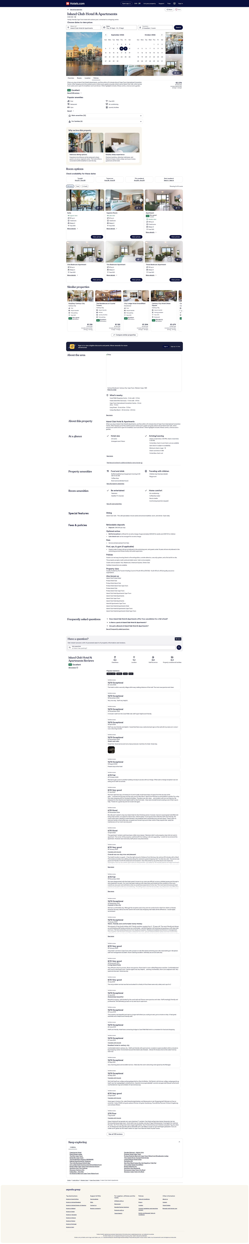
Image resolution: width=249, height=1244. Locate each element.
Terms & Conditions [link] (144, 1199)
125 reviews (72, 667)
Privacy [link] (140, 1202)
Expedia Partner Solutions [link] (121, 1207)
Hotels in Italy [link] (70, 1227)
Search (178, 27)
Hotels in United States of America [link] (76, 1205)
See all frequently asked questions (117, 629)
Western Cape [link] (84, 1180)
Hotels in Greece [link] (71, 1218)
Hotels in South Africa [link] (72, 1199)
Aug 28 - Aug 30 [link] (139, 180)
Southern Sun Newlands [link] (132, 1168)
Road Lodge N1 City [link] (130, 1166)
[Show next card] (181, 310)
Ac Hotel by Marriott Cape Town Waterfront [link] (84, 1173)
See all (69, 111)
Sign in (180, 3)
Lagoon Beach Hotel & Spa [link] (133, 1159)
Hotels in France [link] (70, 1221)
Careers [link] (165, 1202)
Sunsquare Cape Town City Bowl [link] (134, 1170)
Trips (169, 3)
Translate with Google (114, 852)
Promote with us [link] (119, 1210)
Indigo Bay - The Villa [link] (77, 1172)
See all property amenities (115, 484)
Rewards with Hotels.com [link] (170, 1208)
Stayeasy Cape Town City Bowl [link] (134, 1172)
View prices (97, 237)
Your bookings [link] (94, 1199)
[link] (178, 9)
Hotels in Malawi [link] (70, 1208)
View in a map (111, 390)
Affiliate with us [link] (119, 1201)
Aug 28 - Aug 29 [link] (109, 180)
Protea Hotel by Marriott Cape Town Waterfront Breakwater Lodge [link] (146, 1156)
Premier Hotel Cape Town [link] (132, 1154)
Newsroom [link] (117, 1204)
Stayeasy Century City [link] (77, 1170)
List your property (150, 3)
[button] (114, 44)
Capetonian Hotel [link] (75, 1152)
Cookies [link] (141, 1205)
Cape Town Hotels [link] (95, 1180)
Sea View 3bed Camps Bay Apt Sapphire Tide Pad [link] (140, 1163)
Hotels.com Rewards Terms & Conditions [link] (147, 1213)
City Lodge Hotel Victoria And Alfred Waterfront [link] (86, 1165)
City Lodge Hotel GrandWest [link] (133, 1165)
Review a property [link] (95, 1208)
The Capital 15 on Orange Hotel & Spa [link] (136, 1158)
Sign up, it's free (175, 346)
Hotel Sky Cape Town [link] (76, 1158)
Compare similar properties (126, 335)
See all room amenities (114, 504)
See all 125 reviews (73, 93)
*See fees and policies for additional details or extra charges (124, 463)
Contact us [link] (93, 1205)
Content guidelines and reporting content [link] (148, 1209)
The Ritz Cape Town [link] (76, 1156)
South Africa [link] (75, 1180)
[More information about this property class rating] (75, 17)
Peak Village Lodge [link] (76, 1154)
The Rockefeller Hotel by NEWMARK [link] (81, 1159)
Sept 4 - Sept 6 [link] (169, 180)
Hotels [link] (69, 1180)
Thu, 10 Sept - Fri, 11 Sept (115, 28)
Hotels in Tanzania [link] (71, 1214)
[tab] (72, 1147)
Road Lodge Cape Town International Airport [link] (84, 1166)
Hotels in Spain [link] (70, 1211)
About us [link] (165, 1199)
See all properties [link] (76, 9)
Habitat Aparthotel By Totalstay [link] (80, 1161)
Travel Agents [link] (118, 1213)
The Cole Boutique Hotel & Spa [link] (80, 1163)
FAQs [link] (91, 1202)
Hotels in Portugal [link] (71, 1224)
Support (161, 3)
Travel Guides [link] (166, 1205)
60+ (178, 73)
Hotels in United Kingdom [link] (73, 1202)
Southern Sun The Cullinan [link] (78, 1168)
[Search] (179, 647)
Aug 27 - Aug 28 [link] (80, 180)
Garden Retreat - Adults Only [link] (134, 1152)
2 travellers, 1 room (149, 28)
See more (109, 415)
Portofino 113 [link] (128, 1161)
